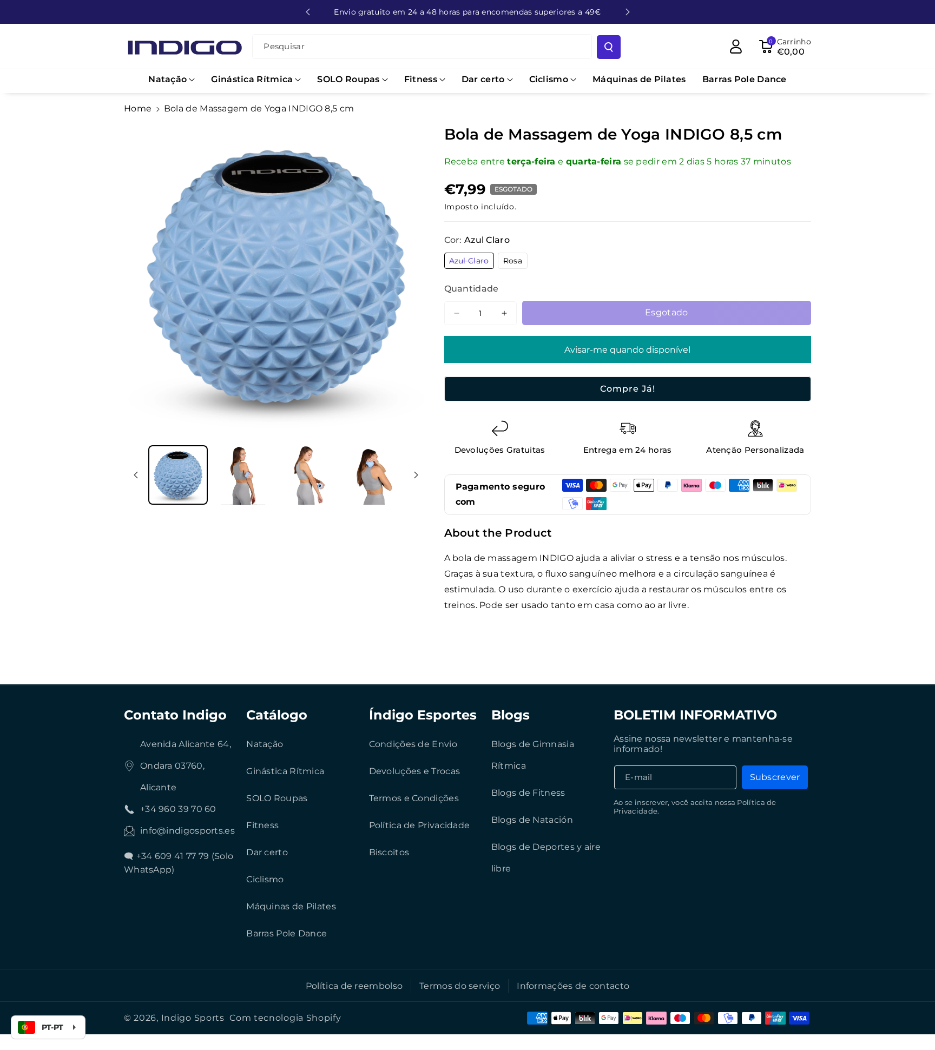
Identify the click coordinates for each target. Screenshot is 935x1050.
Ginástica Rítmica (285, 771)
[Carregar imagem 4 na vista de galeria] (373, 475)
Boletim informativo (695, 715)
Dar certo (267, 852)
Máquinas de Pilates (291, 906)
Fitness (262, 825)
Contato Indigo (175, 715)
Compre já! (627, 389)
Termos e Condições (414, 798)
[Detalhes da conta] (736, 46)
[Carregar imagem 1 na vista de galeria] (178, 475)
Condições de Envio (413, 744)
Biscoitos (389, 852)
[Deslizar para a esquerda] (136, 475)
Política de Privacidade (419, 825)
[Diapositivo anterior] (308, 12)
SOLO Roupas (276, 798)
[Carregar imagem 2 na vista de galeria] (243, 475)
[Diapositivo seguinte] (628, 12)
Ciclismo (265, 879)
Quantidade (471, 288)
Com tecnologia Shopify (285, 1018)
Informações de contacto (573, 986)
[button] (171, 79)
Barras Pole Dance (286, 933)
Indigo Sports (193, 1018)
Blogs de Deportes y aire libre (546, 858)
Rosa (515, 262)
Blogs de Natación (532, 820)
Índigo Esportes (423, 715)
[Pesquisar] (609, 47)
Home (138, 108)
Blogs (510, 715)
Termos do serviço (459, 986)
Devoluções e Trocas (414, 771)
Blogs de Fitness (528, 793)
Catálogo (276, 715)
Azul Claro (471, 262)
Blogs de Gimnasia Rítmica (532, 755)
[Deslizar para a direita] (416, 475)
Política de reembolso (354, 986)
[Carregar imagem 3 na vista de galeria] (308, 475)
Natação (264, 744)
